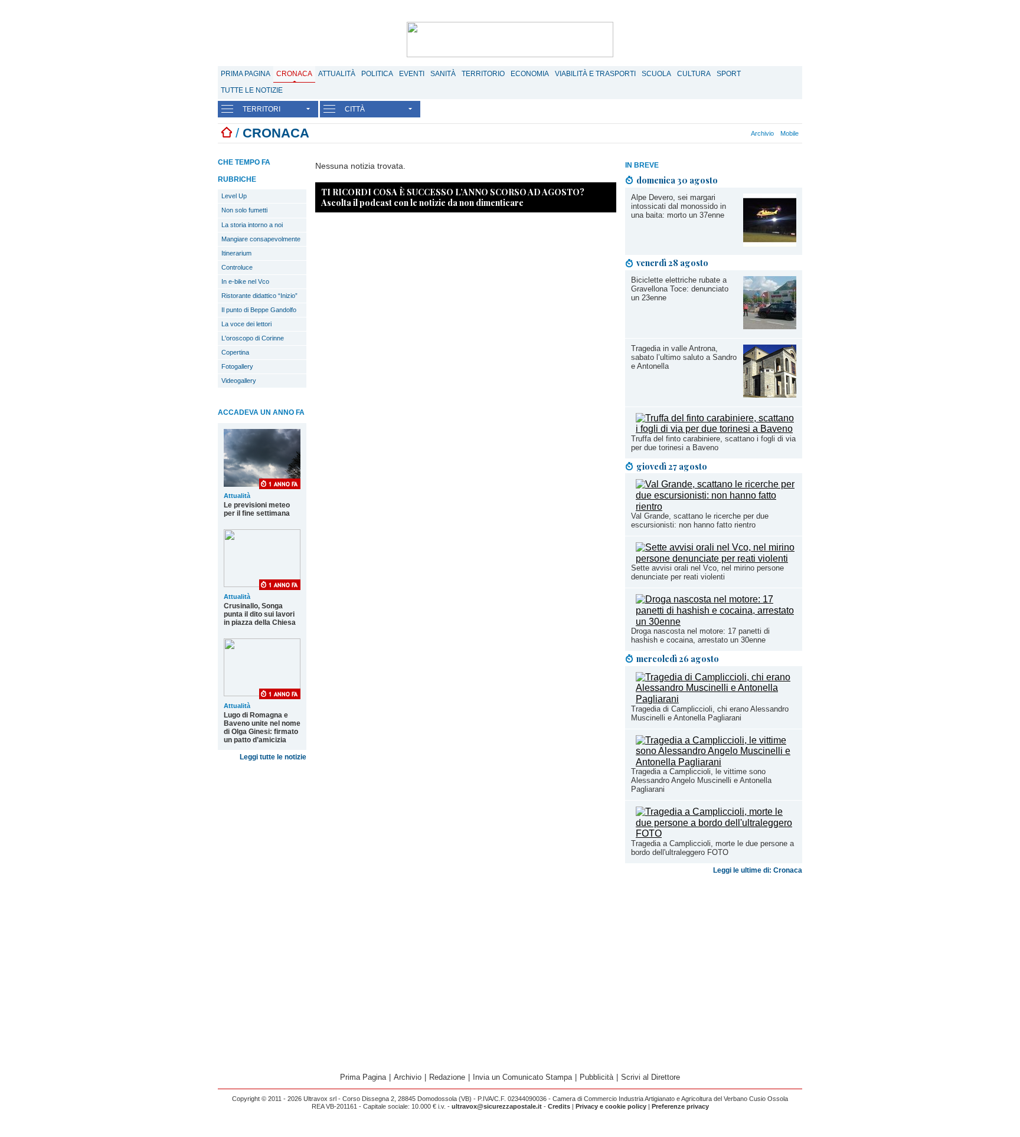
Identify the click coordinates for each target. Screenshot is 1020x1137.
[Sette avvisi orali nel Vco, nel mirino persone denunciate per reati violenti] (716, 558)
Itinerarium (236, 253)
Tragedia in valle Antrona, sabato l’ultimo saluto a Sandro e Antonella (684, 357)
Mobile (789, 133)
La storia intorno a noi (252, 224)
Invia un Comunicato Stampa (522, 1077)
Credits (559, 1106)
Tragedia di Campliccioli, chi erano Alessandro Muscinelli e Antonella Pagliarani (710, 713)
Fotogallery (237, 366)
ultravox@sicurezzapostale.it (497, 1106)
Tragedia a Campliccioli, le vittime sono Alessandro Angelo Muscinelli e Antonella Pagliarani (701, 780)
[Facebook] (704, 133)
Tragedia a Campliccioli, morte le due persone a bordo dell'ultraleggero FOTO (712, 848)
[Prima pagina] (226, 133)
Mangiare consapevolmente (260, 239)
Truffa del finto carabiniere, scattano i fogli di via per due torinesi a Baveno (713, 443)
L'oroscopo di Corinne (252, 338)
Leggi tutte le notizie (273, 757)
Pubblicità (596, 1077)
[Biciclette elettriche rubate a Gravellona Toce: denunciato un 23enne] (769, 326)
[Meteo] (737, 133)
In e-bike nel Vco (245, 281)
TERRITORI (261, 109)
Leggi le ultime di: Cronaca (757, 870)
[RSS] (730, 133)
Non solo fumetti (244, 210)
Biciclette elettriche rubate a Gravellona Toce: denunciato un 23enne (679, 289)
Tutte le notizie (252, 90)
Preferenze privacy (680, 1106)
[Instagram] (711, 133)
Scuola (656, 74)
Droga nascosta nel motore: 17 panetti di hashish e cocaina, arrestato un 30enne (700, 635)
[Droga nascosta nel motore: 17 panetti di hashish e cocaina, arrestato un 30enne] (716, 622)
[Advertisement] (713, 972)
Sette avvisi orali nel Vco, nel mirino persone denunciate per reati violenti (707, 572)
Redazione (447, 1077)
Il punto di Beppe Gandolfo (258, 309)
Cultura (694, 74)
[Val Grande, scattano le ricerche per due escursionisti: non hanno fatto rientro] (716, 507)
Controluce (237, 267)
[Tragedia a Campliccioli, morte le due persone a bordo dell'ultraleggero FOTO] (716, 833)
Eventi (411, 74)
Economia (530, 74)
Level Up (234, 195)
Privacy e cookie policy (611, 1106)
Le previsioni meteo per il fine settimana (257, 509)
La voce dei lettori (246, 323)
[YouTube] (724, 133)
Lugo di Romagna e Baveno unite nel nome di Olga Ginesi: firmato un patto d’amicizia (262, 727)
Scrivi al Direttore (650, 1077)
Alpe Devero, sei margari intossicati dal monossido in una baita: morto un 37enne (678, 206)
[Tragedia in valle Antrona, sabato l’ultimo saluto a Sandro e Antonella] (769, 394)
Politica (377, 74)
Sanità (443, 74)
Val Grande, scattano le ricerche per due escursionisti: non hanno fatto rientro (700, 520)
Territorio (483, 74)
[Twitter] (717, 133)
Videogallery (238, 380)
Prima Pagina (245, 74)
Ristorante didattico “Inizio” (259, 295)
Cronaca (294, 74)
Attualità (336, 74)
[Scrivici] (743, 133)
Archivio (762, 133)
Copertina (235, 352)
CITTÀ (355, 109)
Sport (729, 74)
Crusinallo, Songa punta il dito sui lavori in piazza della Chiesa (260, 614)
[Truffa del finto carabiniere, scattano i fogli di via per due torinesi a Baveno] (716, 429)
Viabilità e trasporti (595, 74)
